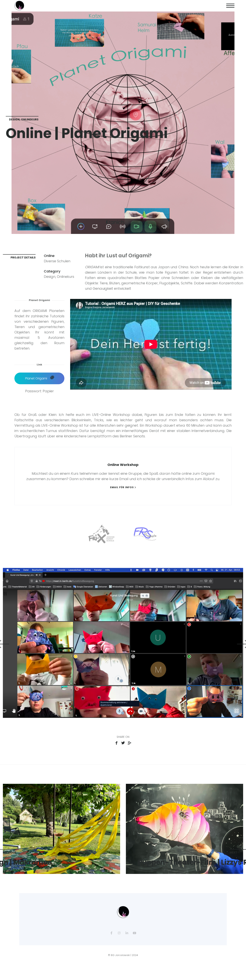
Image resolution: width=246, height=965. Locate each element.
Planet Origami (36, 378)
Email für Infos (122, 487)
